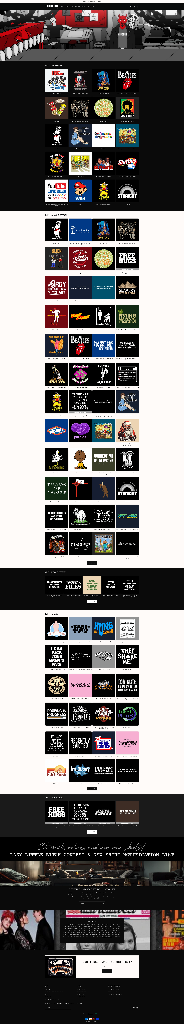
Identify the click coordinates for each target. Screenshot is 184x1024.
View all (92, 563)
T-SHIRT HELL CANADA (114, 989)
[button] (80, 6)
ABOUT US (47, 989)
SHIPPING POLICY (81, 996)
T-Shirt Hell (94, 1021)
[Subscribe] (103, 903)
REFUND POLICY (81, 994)
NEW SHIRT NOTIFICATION (52, 999)
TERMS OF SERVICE (82, 991)
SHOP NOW (107, 971)
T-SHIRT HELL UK (112, 991)
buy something (107, 936)
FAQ (46, 994)
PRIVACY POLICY (81, 989)
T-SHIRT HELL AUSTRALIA (115, 994)
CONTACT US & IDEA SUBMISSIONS (54, 991)
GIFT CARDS (48, 996)
